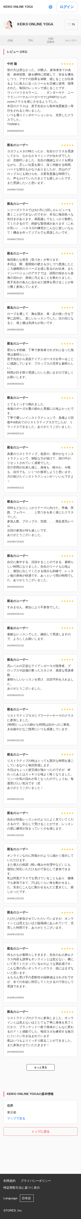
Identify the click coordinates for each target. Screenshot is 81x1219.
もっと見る (40, 1067)
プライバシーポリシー (36, 1180)
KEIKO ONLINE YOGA (18, 6)
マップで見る (16, 1118)
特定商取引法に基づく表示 (21, 1187)
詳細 (10, 40)
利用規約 (9, 1180)
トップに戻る (41, 1131)
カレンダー (71, 40)
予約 (30, 40)
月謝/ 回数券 (50, 40)
